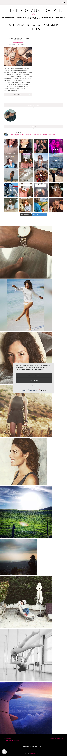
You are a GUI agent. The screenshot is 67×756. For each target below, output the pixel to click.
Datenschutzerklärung (12, 740)
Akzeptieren (34, 375)
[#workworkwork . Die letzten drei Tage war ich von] (11, 205)
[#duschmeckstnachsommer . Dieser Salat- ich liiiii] (41, 175)
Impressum (7, 738)
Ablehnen (34, 380)
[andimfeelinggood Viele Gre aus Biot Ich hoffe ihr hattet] (26, 305)
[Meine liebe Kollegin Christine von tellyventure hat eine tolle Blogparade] (23, 461)
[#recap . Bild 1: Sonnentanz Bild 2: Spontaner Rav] (11, 175)
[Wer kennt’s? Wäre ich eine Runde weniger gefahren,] (56, 190)
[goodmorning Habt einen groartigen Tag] (26, 411)
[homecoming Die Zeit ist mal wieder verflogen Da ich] (26, 358)
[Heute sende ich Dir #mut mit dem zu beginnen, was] (26, 205)
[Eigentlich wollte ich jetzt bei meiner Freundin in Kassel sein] (26, 708)
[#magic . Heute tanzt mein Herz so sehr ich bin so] (56, 160)
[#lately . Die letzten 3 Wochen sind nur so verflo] (56, 175)
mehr (34, 386)
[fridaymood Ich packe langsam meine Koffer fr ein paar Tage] (26, 511)
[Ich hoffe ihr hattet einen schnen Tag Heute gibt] (18, 557)
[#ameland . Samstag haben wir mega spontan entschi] (11, 190)
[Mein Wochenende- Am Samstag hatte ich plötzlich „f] (41, 205)
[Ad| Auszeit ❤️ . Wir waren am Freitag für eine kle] (41, 190)
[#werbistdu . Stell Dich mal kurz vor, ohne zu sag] (41, 160)
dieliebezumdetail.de (35, 753)
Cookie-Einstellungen (56, 738)
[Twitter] (65, 2)
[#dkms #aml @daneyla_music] (26, 146)
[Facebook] (60, 2)
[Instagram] (62, 2)
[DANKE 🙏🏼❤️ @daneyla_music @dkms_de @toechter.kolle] (11, 146)
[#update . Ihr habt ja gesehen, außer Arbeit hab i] (11, 160)
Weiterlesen (18, 94)
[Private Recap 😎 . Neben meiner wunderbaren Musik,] (56, 146)
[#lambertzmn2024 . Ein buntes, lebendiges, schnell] (56, 205)
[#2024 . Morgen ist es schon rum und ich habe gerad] (26, 160)
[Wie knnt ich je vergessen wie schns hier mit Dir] (26, 602)
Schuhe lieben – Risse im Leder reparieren (18, 39)
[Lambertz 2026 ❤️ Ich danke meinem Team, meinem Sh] (41, 146)
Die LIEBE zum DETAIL (33, 10)
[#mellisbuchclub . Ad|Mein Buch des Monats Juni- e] (26, 175)
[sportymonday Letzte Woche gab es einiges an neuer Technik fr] (26, 252)
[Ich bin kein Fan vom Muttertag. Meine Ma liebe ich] (26, 190)
